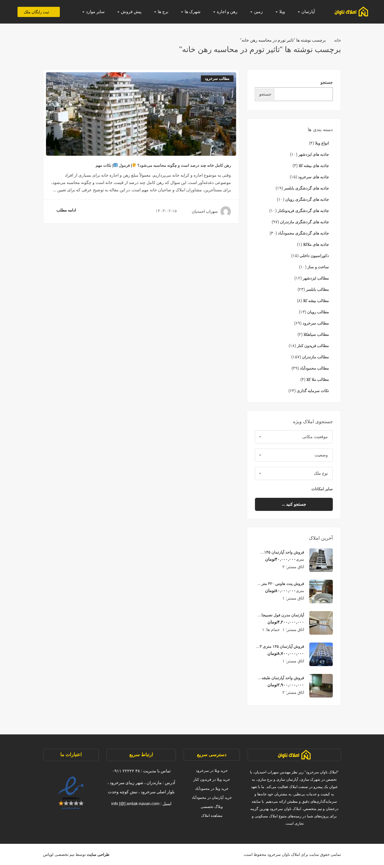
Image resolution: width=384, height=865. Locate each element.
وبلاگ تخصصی (212, 807)
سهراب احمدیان (205, 211)
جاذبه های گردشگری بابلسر (306, 188)
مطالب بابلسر (317, 289)
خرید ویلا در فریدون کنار (211, 779)
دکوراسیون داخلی (314, 255)
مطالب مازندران (315, 357)
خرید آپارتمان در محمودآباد (212, 797)
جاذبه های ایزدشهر (313, 154)
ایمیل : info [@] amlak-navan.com (141, 803)
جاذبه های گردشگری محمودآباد (303, 233)
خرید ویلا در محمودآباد (212, 788)
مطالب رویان (318, 312)
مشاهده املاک (212, 815)
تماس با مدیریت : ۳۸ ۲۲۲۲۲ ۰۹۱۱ (141, 771)
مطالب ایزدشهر (316, 278)
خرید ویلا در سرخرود (212, 770)
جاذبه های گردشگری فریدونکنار (303, 210)
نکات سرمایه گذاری (313, 390)
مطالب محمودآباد (314, 368)
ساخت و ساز (318, 267)
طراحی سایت (97, 854)
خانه (337, 40)
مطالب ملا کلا (317, 379)
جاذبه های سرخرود (313, 177)
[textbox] (294, 437)
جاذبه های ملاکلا (316, 244)
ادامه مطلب (66, 210)
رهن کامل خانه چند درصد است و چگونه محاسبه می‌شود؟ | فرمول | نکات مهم (163, 165)
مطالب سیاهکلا (316, 334)
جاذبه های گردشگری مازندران (304, 222)
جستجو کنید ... (294, 504)
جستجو (327, 82)
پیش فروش (130, 11)
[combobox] (294, 436)
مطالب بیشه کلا (316, 300)
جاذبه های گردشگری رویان (307, 199)
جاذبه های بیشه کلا (314, 165)
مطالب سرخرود (315, 323)
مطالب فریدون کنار (313, 345)
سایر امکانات (321, 489)
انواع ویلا (322, 143)
